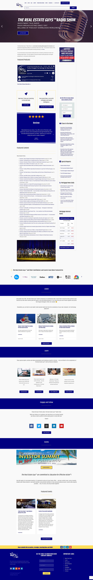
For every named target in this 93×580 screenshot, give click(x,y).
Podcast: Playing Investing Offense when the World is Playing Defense (34, 219)
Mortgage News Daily (67, 183)
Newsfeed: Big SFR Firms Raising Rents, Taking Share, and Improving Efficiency (67, 134)
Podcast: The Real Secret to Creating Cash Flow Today (31, 160)
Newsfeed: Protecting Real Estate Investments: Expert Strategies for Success (66, 129)
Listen (29, 3)
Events (46, 3)
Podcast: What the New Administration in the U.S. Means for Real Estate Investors (36, 235)
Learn (46, 350)
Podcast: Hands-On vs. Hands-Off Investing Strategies (31, 184)
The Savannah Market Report (66, 168)
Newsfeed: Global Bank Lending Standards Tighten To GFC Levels (67, 145)
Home (25, 3)
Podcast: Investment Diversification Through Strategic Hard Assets (33, 179)
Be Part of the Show (65, 3)
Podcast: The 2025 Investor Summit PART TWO (29, 199)
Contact (66, 571)
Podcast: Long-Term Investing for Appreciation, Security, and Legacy (33, 218)
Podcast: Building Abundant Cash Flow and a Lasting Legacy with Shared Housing (36, 223)
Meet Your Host (68, 558)
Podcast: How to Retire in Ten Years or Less (28, 163)
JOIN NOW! (67, 115)
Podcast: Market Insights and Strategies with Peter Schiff (31, 201)
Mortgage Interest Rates (65, 212)
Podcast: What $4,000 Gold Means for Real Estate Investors (32, 189)
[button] (2, 26)
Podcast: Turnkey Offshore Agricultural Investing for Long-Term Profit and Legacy (36, 168)
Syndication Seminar (40, 3)
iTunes (43, 49)
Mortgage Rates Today (66, 218)
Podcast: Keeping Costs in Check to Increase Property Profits (32, 177)
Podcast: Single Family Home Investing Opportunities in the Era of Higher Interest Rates (37, 226)
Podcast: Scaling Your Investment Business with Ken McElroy (32, 221)
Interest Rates (69, 247)
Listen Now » (20, 334)
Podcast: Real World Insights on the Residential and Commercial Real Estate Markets (37, 204)
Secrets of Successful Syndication (45, 511)
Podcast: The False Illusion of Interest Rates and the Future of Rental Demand (35, 172)
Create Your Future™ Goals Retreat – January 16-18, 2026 (25, 512)
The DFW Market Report (65, 173)
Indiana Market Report (65, 165)
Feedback (67, 567)
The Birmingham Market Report (67, 170)
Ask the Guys (57, 3)
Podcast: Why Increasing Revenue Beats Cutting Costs (31, 194)
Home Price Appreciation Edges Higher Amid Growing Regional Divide (67, 202)
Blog (31, 3)
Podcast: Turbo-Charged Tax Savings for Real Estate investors (32, 158)
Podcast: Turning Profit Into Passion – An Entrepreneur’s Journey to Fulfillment (35, 195)
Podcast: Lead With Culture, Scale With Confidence (30, 175)
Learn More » (20, 532)
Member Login (68, 569)
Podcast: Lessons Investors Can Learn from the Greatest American (33, 202)
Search (73, 8)
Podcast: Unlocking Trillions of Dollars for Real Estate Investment (33, 162)
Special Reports (68, 563)
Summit (34, 3)
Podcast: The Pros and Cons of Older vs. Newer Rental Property (32, 229)
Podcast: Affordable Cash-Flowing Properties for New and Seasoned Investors (36, 185)
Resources (50, 3)
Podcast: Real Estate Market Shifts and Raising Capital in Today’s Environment (35, 165)
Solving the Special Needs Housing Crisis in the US (66, 176)
